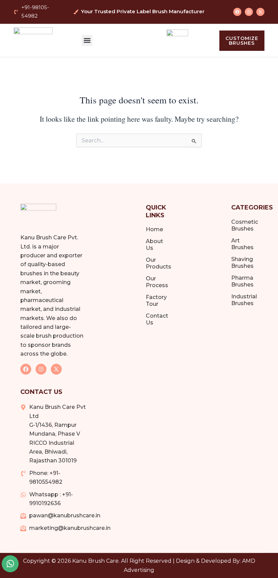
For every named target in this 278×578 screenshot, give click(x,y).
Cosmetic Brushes (244, 225)
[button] (87, 40)
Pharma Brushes (242, 281)
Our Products (158, 263)
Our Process (157, 281)
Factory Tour (156, 300)
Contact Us (157, 319)
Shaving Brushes (242, 262)
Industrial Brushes (244, 299)
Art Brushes (242, 244)
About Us (154, 244)
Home (154, 229)
